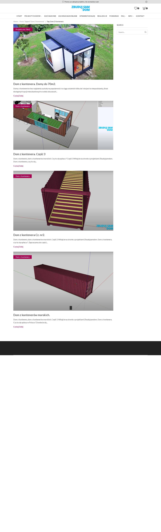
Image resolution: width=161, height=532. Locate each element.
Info (130, 16)
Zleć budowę (50, 16)
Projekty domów (32, 16)
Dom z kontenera (22, 106)
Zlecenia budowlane (67, 16)
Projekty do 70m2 (23, 29)
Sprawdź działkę (87, 16)
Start (19, 16)
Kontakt (140, 16)
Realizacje (102, 16)
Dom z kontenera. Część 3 (29, 154)
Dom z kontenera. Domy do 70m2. (34, 84)
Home (15, 21)
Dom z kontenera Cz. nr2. (29, 235)
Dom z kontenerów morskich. (31, 315)
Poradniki (114, 16)
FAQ (122, 16)
